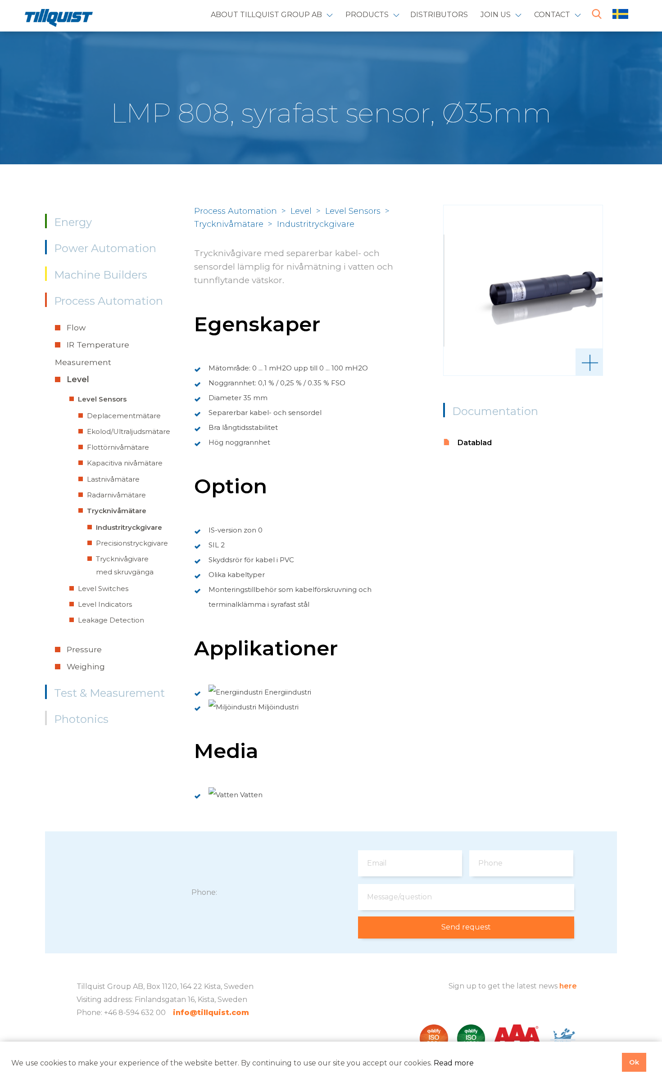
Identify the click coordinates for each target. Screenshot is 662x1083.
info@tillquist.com (211, 1012)
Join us (496, 14)
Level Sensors (102, 399)
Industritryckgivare (129, 527)
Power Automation (105, 248)
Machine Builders (100, 274)
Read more (454, 1063)
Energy (73, 222)
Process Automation (108, 300)
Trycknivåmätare (116, 510)
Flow (76, 327)
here (568, 986)
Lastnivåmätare (113, 479)
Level (78, 379)
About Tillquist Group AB (266, 14)
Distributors (439, 14)
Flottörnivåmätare (118, 447)
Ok (634, 1062)
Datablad (475, 442)
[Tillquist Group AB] (59, 20)
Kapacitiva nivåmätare (125, 463)
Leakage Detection (111, 620)
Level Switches (103, 588)
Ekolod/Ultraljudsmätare (128, 431)
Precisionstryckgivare (132, 543)
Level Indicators (105, 604)
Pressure (84, 649)
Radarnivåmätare (116, 495)
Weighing (86, 666)
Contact (552, 14)
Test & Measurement (109, 692)
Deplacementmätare (124, 415)
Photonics (81, 719)
